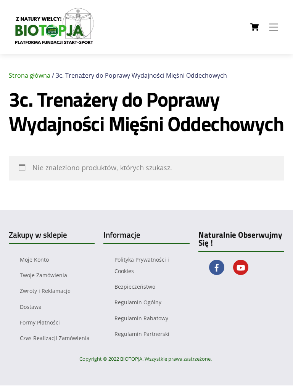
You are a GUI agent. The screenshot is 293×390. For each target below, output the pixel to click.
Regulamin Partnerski (141, 333)
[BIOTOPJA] (56, 44)
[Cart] (254, 27)
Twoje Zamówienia (43, 275)
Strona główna (29, 75)
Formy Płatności (40, 322)
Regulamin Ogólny (137, 302)
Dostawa (31, 306)
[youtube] (240, 266)
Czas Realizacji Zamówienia (55, 338)
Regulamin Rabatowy (141, 318)
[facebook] (216, 266)
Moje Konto (34, 259)
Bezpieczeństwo (134, 286)
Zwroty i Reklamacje (45, 290)
